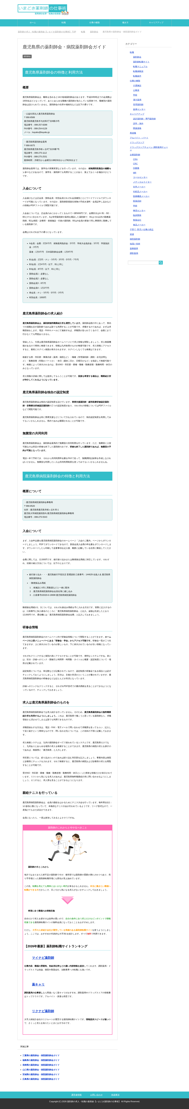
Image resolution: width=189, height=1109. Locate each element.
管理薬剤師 (138, 104)
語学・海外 (138, 123)
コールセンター (140, 177)
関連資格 (137, 128)
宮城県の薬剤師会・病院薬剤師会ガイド (41, 1074)
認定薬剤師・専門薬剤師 (144, 119)
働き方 (125, 22)
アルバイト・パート (139, 138)
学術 (135, 206)
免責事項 (115, 1095)
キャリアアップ (156, 22)
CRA (135, 159)
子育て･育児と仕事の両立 (142, 229)
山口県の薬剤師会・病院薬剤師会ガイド (41, 1070)
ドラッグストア (137, 142)
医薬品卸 (137, 201)
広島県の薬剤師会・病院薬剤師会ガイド (41, 1079)
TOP (48, 32)
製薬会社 (137, 220)
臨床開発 (137, 215)
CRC (135, 164)
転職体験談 (138, 71)
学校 (135, 95)
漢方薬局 (137, 100)
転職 (64, 22)
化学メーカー (139, 187)
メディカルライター (142, 182)
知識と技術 (135, 244)
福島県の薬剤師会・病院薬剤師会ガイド (41, 1060)
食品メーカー (139, 225)
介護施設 (137, 85)
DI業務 (136, 168)
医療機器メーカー (141, 196)
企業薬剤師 (135, 155)
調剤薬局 (134, 253)
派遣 (132, 234)
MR (134, 173)
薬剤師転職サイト (141, 62)
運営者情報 (76, 1095)
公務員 (136, 90)
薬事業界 (134, 248)
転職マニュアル (140, 66)
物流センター (139, 210)
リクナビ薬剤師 (43, 1011)
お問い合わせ (96, 1095)
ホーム (33, 22)
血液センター (139, 109)
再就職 (133, 133)
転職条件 (137, 76)
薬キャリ (38, 984)
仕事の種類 (94, 22)
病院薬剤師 (135, 239)
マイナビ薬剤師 (43, 957)
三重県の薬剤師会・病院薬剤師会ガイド (41, 1055)
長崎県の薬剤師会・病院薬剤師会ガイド (41, 1065)
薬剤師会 (27, 56)
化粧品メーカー (140, 191)
